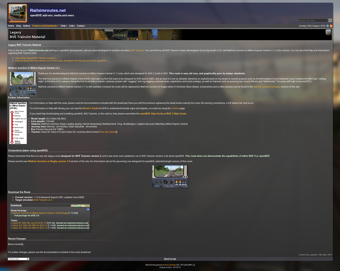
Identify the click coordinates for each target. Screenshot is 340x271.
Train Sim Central (107, 132)
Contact (81, 26)
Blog (18, 26)
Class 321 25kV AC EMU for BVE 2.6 (29, 228)
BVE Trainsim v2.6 (43, 200)
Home (11, 26)
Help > (64, 26)
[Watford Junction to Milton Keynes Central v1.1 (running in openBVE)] (170, 187)
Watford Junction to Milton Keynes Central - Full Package (40, 213)
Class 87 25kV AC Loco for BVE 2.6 (29, 223)
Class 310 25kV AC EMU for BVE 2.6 (29, 225)
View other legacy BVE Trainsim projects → (36, 58)
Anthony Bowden (169, 265)
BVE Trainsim (137, 50)
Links (72, 26)
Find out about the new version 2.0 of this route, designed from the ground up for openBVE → (62, 60)
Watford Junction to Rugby (266, 86)
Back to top (170, 259)
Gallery (26, 26)
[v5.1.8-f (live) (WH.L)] (186, 265)
